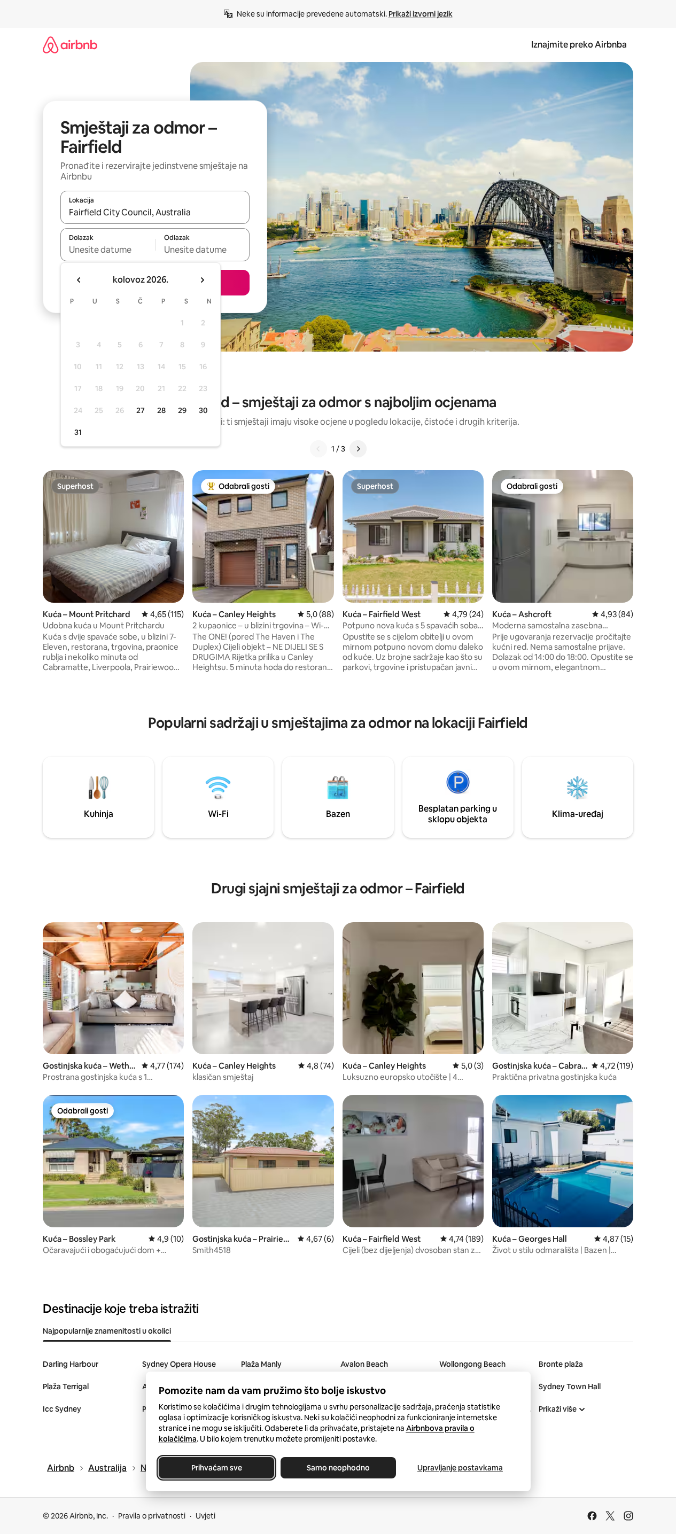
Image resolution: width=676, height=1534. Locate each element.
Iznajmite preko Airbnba (579, 44)
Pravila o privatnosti (151, 1516)
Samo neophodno (338, 1468)
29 (182, 410)
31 (78, 432)
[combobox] (155, 212)
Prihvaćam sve (216, 1468)
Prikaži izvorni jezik (420, 14)
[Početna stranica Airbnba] (70, 44)
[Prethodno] (318, 448)
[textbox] (107, 249)
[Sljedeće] (358, 448)
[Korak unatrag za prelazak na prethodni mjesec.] (79, 280)
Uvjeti (205, 1516)
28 (161, 410)
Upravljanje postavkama (460, 1468)
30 (203, 410)
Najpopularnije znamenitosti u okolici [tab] (107, 1331)
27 (140, 410)
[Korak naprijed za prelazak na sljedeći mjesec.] (202, 280)
